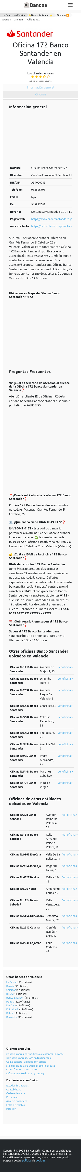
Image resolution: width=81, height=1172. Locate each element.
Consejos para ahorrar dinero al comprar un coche (35, 1054)
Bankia (10, 986)
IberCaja (11, 1005)
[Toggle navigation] (70, 5)
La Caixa (11, 982)
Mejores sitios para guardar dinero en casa (30, 1065)
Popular (11, 1001)
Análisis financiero (16, 1101)
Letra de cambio (15, 1105)
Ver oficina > (65, 667)
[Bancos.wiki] (35, 5)
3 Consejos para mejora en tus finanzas (28, 1057)
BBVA (9, 993)
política (26, 1160)
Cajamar (11, 989)
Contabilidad (13, 1089)
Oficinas (40, 94)
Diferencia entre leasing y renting (25, 1073)
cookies (40, 1160)
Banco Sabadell (15, 997)
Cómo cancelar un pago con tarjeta (26, 1061)
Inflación (11, 1108)
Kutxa (9, 1013)
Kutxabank (12, 1009)
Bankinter (11, 1017)
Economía (11, 1097)
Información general (40, 87)
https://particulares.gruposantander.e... (55, 226)
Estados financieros (17, 1085)
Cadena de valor (15, 1093)
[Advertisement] (40, 137)
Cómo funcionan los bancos (22, 1069)
